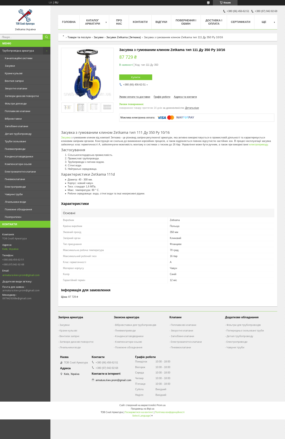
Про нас (119, 22)
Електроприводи (15, 186)
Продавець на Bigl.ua (142, 408)
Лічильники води (15, 202)
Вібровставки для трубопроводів (135, 325)
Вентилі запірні (14, 81)
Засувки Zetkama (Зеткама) (123, 37)
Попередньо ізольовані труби (245, 330)
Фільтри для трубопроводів (243, 325)
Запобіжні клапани (16, 126)
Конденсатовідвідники (19, 156)
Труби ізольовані (15, 141)
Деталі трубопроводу (18, 133)
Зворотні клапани (16, 88)
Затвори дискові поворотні (22, 96)
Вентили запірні (69, 336)
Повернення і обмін (186, 22)
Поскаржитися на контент (139, 412)
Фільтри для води (16, 103)
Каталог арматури (92, 22)
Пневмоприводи (15, 149)
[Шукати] (46, 37)
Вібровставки (13, 118)
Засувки (10, 65)
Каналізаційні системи (18, 58)
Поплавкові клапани (17, 111)
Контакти (140, 21)
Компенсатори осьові (18, 164)
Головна (69, 21)
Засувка (66, 137)
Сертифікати (240, 21)
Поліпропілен (13, 217)
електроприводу (258, 144)
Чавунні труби (14, 194)
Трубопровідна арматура (18, 50)
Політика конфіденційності (170, 412)
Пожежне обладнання (18, 209)
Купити (135, 77)
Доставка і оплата (214, 22)
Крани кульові (13, 73)
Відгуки (161, 21)
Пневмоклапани (15, 179)
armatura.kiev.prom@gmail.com (21, 275)
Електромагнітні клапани (20, 171)
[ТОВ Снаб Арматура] (25, 18)
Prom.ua (161, 405)
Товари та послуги (79, 37)
